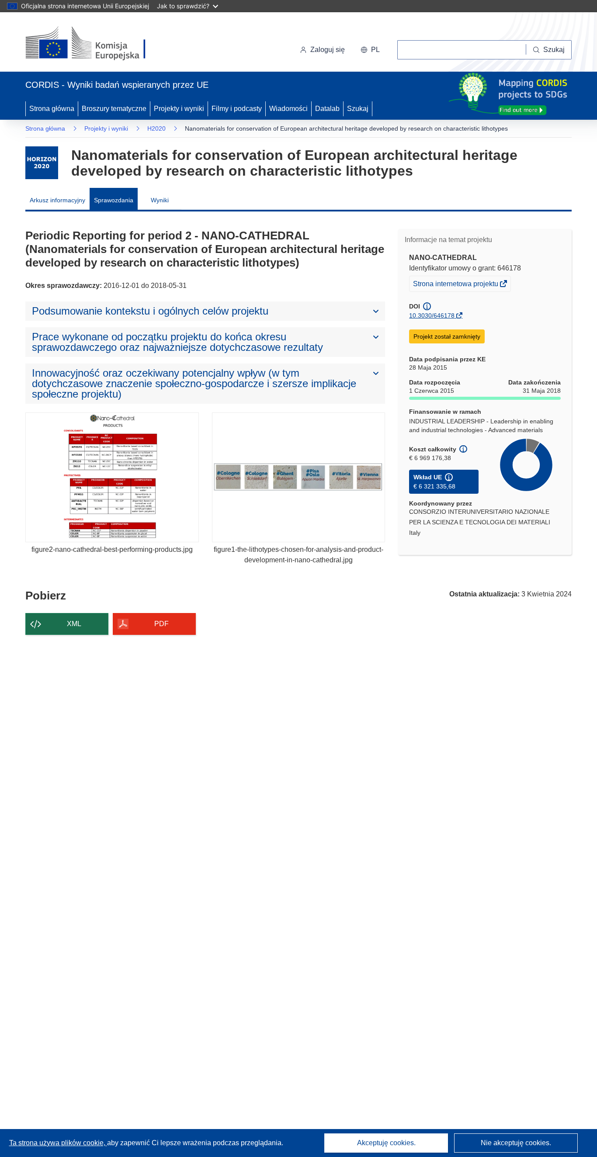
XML (74, 623)
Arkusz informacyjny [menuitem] (57, 200)
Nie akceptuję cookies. (516, 1143)
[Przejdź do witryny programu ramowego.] (41, 162)
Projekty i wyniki (179, 108)
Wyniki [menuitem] (160, 200)
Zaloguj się (327, 49)
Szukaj (357, 108)
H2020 (156, 128)
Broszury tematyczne (114, 108)
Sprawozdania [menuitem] (113, 200)
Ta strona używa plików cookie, (58, 1143)
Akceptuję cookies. (386, 1143)
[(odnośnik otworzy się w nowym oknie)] (96, 43)
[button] (370, 49)
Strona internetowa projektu (456, 285)
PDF (161, 623)
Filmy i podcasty (237, 108)
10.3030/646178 (432, 315)
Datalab (327, 108)
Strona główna (51, 108)
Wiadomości (288, 108)
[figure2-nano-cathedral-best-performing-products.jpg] (112, 477)
